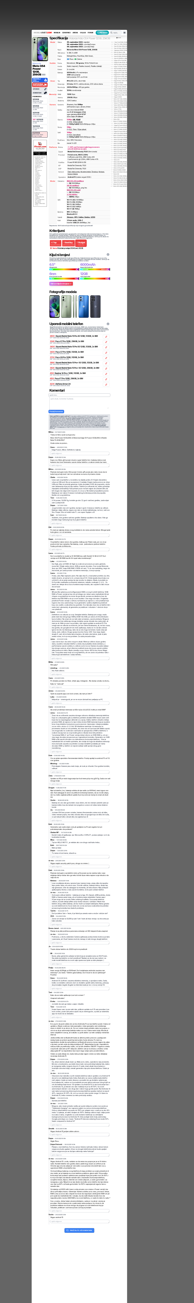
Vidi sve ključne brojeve (59, 284)
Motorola (37, 63)
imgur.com (61, 427)
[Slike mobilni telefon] (54, 306)
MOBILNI (57, 33)
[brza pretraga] (111, 33)
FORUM (90, 33)
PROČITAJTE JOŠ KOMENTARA (81, 1230)
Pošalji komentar (56, 411)
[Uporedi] (106, 337)
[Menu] (124, 33)
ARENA (75, 33)
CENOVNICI (66, 33)
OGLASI (83, 33)
